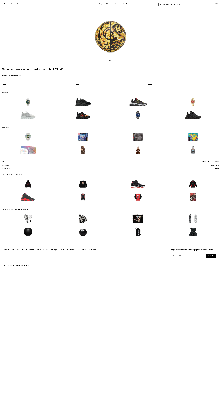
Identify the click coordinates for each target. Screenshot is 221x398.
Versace (4, 75)
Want (216, 3)
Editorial (117, 4)
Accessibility (82, 250)
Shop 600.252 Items (106, 4)
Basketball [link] (5, 127)
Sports (11, 75)
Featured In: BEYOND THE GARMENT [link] (15, 209)
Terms (31, 250)
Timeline (125, 4)
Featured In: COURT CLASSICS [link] (12, 174)
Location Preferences (67, 250)
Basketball (17, 75)
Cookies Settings (50, 250)
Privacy (38, 250)
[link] (28, 102)
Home (95, 4)
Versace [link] (5, 92)
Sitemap (92, 250)
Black (217, 168)
